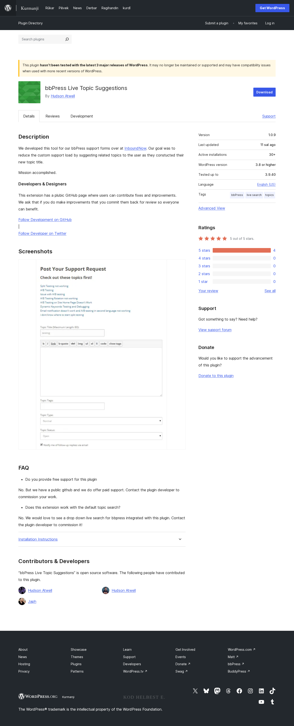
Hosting (24, 664)
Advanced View (211, 208)
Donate (183, 664)
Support (269, 116)
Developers (132, 664)
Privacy (24, 671)
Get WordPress (272, 8)
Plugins (76, 664)
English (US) (266, 184)
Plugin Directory (30, 23)
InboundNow (135, 148)
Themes (77, 657)
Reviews (52, 116)
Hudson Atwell (63, 96)
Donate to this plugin (216, 375)
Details (29, 116)
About (23, 649)
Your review (208, 290)
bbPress (237, 195)
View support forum (215, 329)
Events (180, 657)
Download (264, 92)
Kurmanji (68, 697)
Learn (127, 649)
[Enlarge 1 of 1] (179, 265)
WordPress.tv (135, 671)
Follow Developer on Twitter (42, 233)
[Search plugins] (67, 39)
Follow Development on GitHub (45, 219)
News (22, 657)
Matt (233, 657)
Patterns (77, 671)
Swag (181, 671)
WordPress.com (242, 649)
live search (254, 195)
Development (82, 116)
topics (269, 195)
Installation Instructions (38, 539)
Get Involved (185, 649)
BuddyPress (239, 671)
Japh (32, 601)
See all (270, 290)
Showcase (79, 649)
